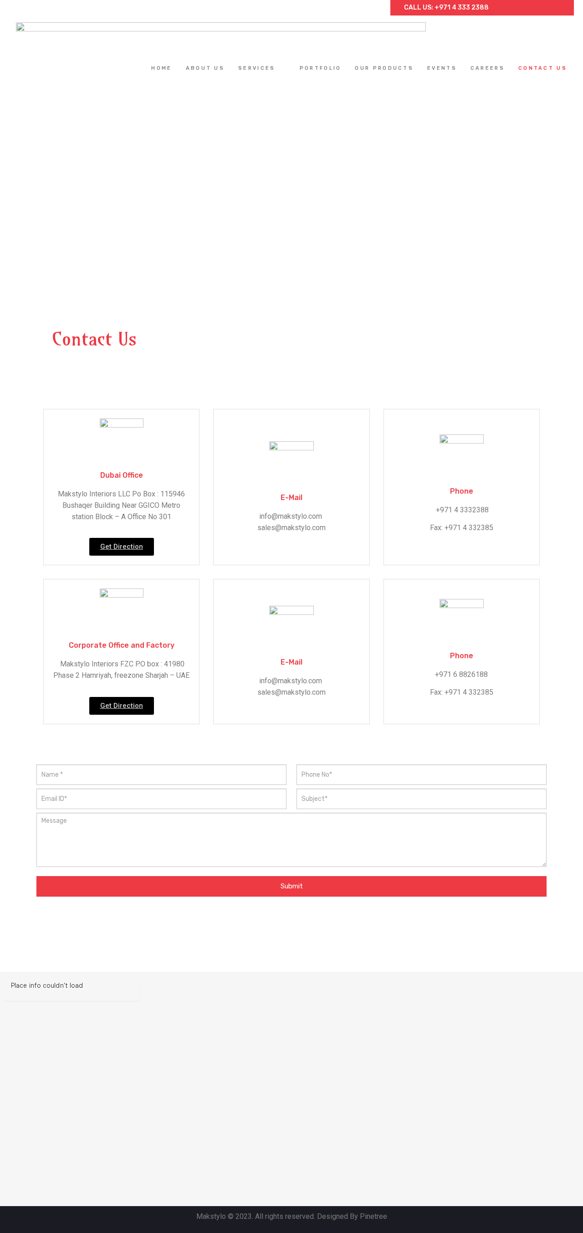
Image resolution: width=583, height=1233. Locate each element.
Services (256, 68)
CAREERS (487, 68)
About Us (205, 68)
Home (161, 68)
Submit (292, 886)
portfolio (321, 68)
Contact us (542, 68)
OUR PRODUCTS (384, 68)
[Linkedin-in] (540, 8)
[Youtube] (555, 8)
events (442, 68)
